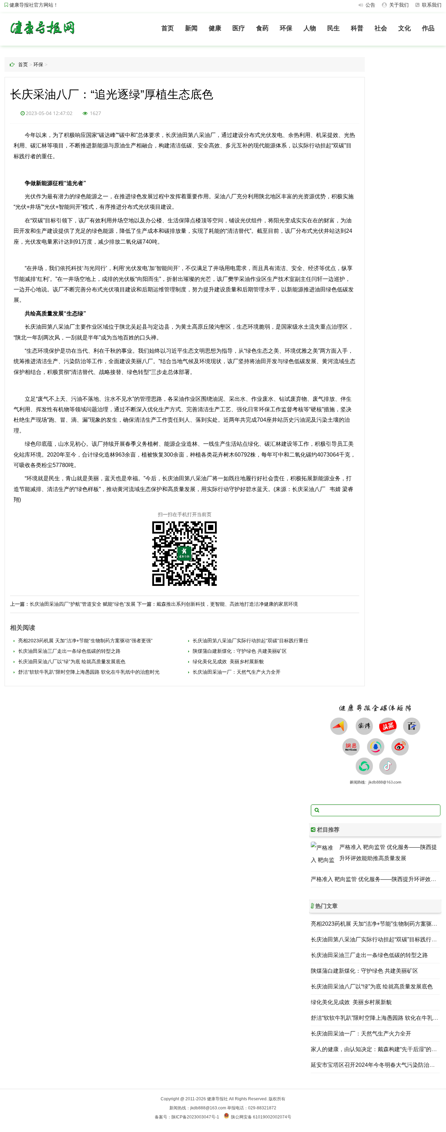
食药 (262, 28)
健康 (215, 28)
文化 (404, 28)
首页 (167, 28)
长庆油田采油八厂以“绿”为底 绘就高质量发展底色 (71, 661)
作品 (428, 28)
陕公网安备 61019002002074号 (261, 1117)
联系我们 (431, 5)
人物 (309, 28)
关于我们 (398, 5)
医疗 (238, 28)
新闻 (191, 28)
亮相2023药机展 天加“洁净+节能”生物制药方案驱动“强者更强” (85, 640)
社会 (381, 28)
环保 (286, 28)
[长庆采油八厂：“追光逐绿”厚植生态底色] (42, 35)
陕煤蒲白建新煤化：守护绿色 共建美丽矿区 (239, 651)
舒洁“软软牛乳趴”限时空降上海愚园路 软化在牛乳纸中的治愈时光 (89, 672)
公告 (369, 5)
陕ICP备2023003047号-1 (195, 1117)
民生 (333, 28)
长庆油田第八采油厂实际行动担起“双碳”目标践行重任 (249, 640)
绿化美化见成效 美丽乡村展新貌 (227, 661)
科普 (357, 28)
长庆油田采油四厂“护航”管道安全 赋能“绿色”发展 (83, 604)
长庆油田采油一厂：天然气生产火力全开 (235, 672)
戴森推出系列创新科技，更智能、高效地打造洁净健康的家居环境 (227, 604)
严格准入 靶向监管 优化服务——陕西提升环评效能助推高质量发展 (388, 852)
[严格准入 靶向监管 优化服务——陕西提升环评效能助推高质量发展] (323, 854)
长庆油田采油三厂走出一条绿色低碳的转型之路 (69, 651)
